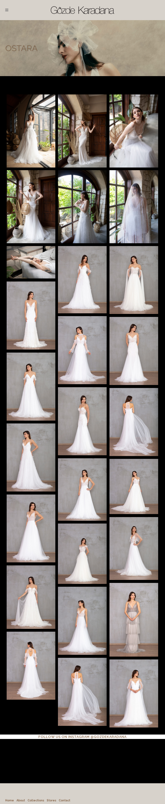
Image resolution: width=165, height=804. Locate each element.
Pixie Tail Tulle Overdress (82, 684)
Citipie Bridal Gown (31, 379)
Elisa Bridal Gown (82, 342)
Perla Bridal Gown (82, 272)
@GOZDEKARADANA (109, 737)
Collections (36, 800)
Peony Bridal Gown (31, 521)
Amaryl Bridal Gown (82, 199)
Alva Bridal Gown (82, 123)
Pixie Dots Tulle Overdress (82, 613)
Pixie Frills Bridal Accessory (134, 686)
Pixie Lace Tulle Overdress (30, 658)
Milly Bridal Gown (133, 541)
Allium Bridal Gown (134, 123)
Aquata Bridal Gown (82, 546)
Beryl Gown (134, 612)
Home (9, 800)
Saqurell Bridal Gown (31, 123)
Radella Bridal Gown (30, 199)
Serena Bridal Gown (31, 308)
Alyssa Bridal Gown (31, 589)
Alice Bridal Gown (133, 479)
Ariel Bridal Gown (82, 481)
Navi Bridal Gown (134, 414)
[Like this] (31, 138)
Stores (51, 800)
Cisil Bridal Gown (134, 343)
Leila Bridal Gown (31, 255)
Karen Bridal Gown (134, 199)
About (20, 800)
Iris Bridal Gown (134, 272)
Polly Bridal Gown (31, 450)
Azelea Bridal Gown (82, 413)
